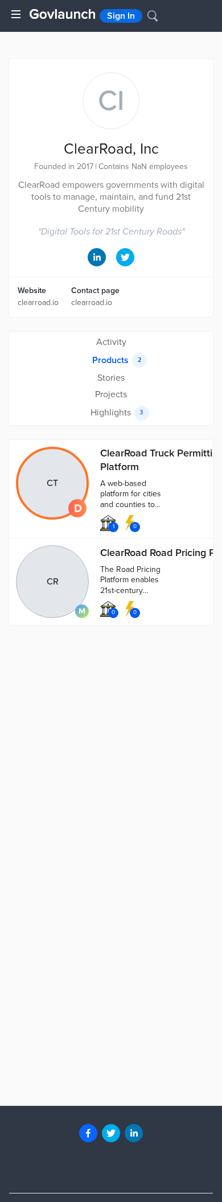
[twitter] (111, 1133)
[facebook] (88, 1133)
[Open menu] (15, 14)
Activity (111, 342)
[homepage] (62, 14)
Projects (111, 394)
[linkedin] (134, 1133)
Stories (111, 378)
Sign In (121, 16)
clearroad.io (38, 302)
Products (117, 360)
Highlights (117, 412)
